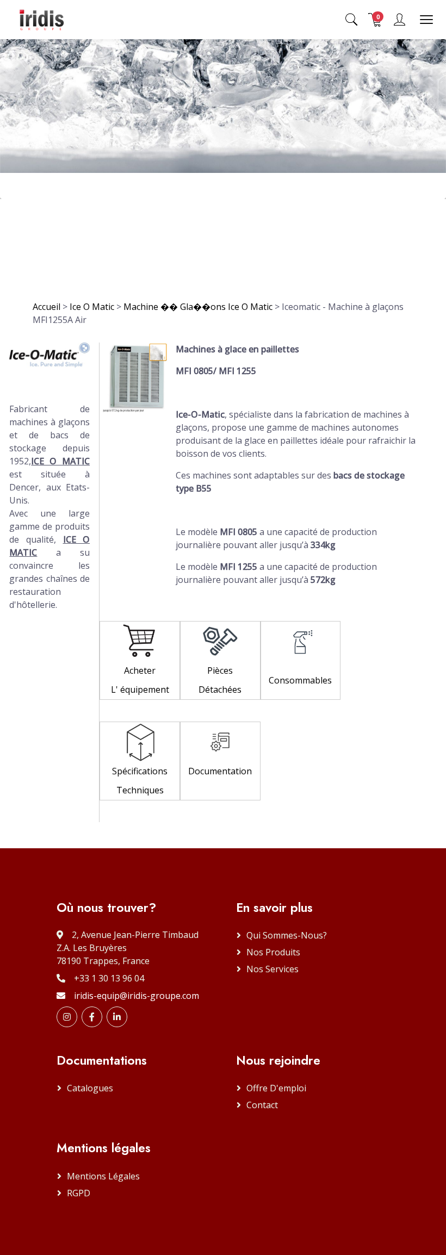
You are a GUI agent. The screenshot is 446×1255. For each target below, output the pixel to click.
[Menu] (426, 19)
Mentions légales (103, 1176)
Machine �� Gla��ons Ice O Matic (199, 307)
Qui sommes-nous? (286, 935)
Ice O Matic (92, 307)
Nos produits (273, 952)
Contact (262, 1105)
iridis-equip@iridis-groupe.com (136, 996)
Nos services (272, 969)
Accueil (46, 307)
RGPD (78, 1193)
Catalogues (90, 1088)
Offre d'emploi (276, 1088)
